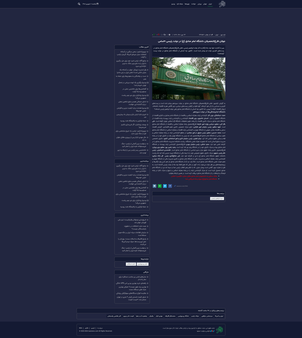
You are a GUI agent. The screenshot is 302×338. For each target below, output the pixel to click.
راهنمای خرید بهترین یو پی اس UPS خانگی (131, 283)
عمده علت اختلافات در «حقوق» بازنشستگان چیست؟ (135, 227)
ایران (210, 4)
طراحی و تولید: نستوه (203, 331)
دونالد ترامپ (195, 316)
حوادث (193, 4)
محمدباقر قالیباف (170, 316)
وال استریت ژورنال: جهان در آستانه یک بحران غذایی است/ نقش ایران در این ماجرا (131, 71)
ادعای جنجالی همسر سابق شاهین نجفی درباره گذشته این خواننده (132, 103)
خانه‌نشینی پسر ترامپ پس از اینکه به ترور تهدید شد (131, 151)
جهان (205, 4)
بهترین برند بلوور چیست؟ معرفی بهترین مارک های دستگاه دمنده (132, 288)
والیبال (151, 316)
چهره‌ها (187, 4)
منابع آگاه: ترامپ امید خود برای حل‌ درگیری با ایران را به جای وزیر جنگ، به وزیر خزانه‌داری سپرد (131, 64)
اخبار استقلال (131, 264)
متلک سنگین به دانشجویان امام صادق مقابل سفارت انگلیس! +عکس (194, 176)
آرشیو (93, 328)
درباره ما (100, 328)
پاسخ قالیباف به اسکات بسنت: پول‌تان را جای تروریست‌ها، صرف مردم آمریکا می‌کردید (132, 242)
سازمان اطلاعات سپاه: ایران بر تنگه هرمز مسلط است (132, 234)
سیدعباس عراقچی (207, 316)
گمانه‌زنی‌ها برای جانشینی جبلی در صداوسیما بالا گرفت (134, 90)
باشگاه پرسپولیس (183, 316)
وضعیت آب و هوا (141, 316)
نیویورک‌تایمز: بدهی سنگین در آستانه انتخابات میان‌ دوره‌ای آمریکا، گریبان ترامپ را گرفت (131, 54)
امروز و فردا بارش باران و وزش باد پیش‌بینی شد (131, 116)
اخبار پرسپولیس (142, 264)
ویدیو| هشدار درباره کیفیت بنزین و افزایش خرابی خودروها (131, 109)
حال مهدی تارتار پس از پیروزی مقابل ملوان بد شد (131, 138)
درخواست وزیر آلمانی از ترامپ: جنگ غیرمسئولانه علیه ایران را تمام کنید (133, 145)
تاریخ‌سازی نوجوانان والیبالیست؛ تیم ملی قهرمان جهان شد (132, 221)
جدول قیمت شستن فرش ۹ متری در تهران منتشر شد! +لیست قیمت (131, 298)
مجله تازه (180, 4)
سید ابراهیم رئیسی (217, 198)
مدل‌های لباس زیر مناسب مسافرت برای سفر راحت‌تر (132, 278)
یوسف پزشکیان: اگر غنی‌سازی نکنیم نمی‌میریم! (133, 126)
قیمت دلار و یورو (128, 316)
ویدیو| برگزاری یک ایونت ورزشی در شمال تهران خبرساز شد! (132, 84)
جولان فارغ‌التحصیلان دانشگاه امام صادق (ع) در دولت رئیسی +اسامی (191, 41)
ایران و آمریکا (219, 316)
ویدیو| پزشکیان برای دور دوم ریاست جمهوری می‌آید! (134, 96)
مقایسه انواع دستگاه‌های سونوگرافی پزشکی (131, 293)
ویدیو (173, 4)
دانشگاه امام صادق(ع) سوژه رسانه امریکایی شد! (201, 179)
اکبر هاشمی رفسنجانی (114, 316)
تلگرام (86, 328)
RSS (80, 328)
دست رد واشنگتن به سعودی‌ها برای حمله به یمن (131, 77)
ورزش (199, 4)
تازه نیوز (221, 4)
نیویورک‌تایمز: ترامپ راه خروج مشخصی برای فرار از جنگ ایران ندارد (131, 132)
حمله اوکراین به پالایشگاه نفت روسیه (133, 121)
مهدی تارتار (159, 316)
